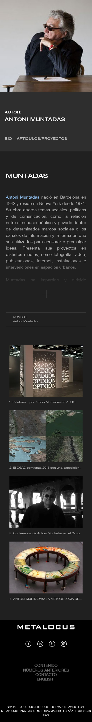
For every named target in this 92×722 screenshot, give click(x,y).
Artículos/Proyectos (42, 139)
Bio (8, 139)
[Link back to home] (46, 630)
